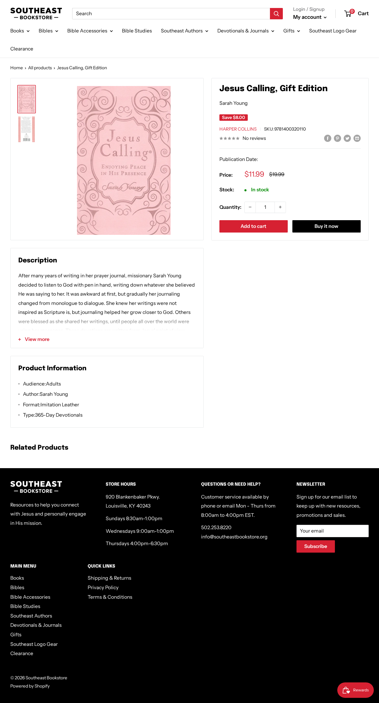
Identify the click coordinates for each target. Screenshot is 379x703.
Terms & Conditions (110, 597)
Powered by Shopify (30, 686)
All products (40, 67)
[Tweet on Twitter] (347, 138)
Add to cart (253, 226)
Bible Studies (137, 31)
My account (308, 17)
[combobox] (171, 13)
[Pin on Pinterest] (337, 138)
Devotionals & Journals (243, 31)
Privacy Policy (103, 587)
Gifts (288, 31)
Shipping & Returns (109, 578)
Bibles (46, 31)
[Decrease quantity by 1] (250, 207)
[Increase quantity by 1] (280, 207)
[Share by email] (357, 138)
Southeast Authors (182, 31)
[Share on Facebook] (327, 138)
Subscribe (315, 546)
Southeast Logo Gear (333, 31)
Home (16, 67)
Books (17, 31)
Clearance (21, 49)
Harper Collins (238, 128)
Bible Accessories (87, 31)
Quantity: (230, 207)
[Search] (276, 13)
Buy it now (326, 226)
